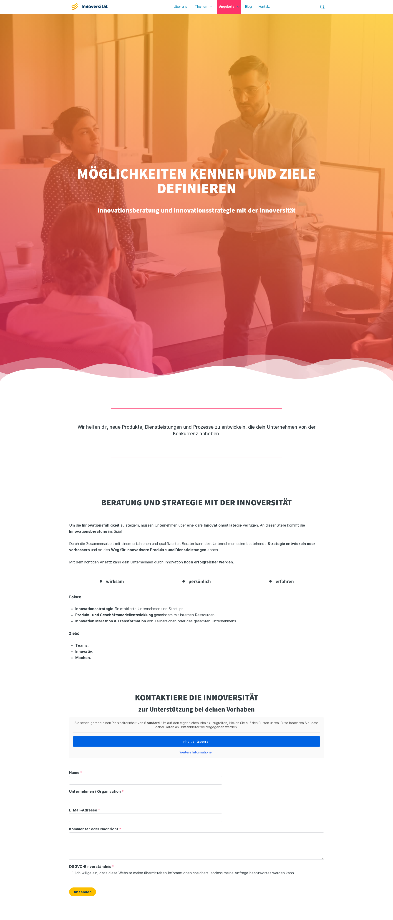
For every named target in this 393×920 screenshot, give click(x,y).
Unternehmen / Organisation (96, 791)
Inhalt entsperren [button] (196, 741)
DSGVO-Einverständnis (91, 866)
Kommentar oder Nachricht (95, 829)
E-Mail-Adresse (84, 810)
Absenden (82, 892)
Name (75, 772)
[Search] (322, 7)
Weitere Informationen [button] (196, 752)
